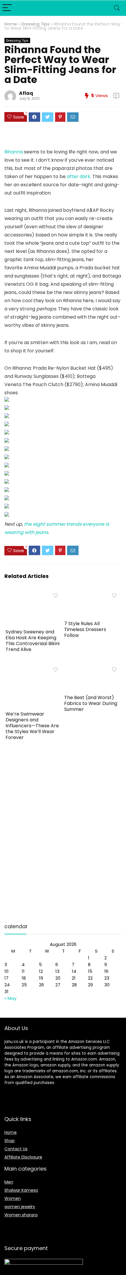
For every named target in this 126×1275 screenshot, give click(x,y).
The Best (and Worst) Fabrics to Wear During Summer (90, 703)
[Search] (117, 8)
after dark (78, 176)
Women (12, 1198)
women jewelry (19, 1207)
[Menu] (7, 8)
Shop (9, 1141)
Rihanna (13, 151)
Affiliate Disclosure (23, 1157)
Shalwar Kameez (21, 1190)
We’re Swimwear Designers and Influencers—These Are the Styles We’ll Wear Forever (32, 726)
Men (8, 1182)
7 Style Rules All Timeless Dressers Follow (85, 629)
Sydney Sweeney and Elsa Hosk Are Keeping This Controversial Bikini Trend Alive (32, 640)
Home (10, 24)
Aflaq (26, 93)
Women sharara (21, 1215)
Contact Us (16, 1149)
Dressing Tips (35, 24)
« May (10, 998)
